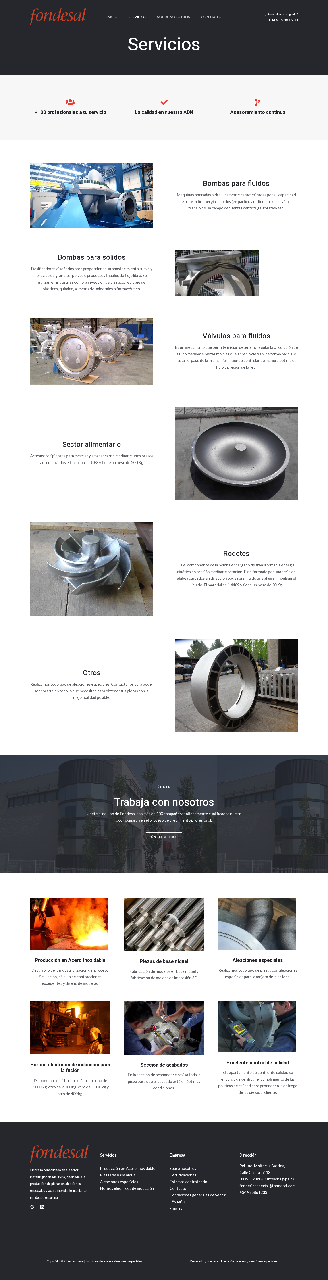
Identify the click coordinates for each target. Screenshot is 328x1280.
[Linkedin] (42, 1207)
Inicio (112, 17)
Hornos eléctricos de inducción (127, 1188)
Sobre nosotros (173, 17)
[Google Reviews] (32, 1207)
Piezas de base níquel (164, 961)
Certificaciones (183, 1174)
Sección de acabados (164, 1065)
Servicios (137, 17)
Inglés (177, 1208)
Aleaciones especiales (258, 960)
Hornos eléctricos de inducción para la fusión (70, 1067)
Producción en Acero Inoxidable (70, 960)
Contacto (211, 17)
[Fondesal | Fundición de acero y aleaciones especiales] (58, 16)
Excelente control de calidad (257, 1062)
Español (178, 1201)
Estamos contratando (188, 1181)
